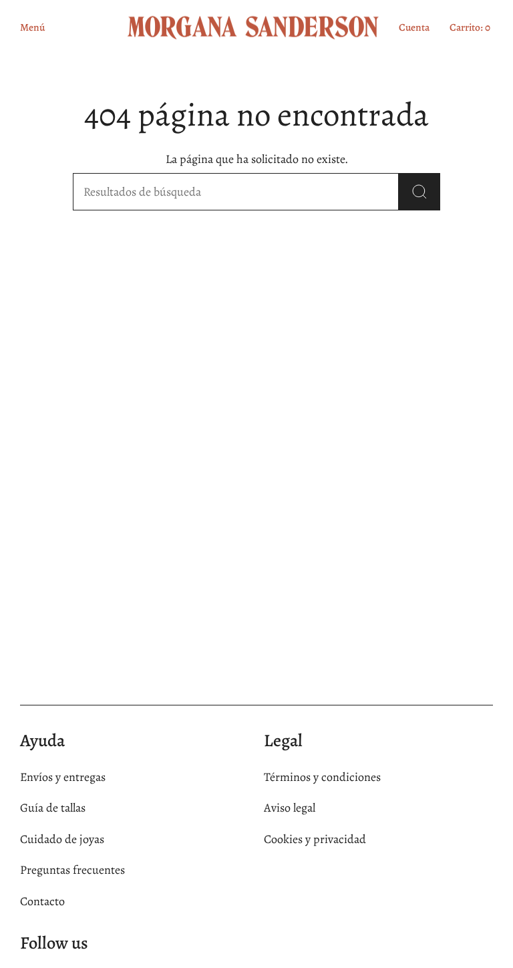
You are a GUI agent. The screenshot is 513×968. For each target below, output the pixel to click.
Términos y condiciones (322, 777)
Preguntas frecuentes (72, 870)
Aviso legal (289, 808)
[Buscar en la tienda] (419, 191)
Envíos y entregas (63, 777)
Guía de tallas (53, 808)
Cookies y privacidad (315, 839)
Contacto (42, 901)
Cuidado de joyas (62, 839)
